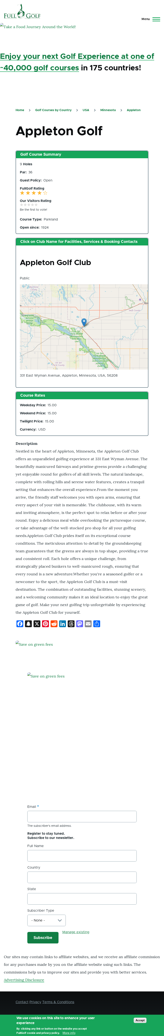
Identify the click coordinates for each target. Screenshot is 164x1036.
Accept (140, 1020)
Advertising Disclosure (24, 979)
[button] (84, 322)
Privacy (35, 1002)
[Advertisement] (59, 760)
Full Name (35, 846)
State (31, 889)
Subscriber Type (40, 910)
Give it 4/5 (32, 204)
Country (33, 867)
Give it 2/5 (25, 204)
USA (86, 110)
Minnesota (108, 110)
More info (69, 1033)
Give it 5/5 (36, 204)
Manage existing (75, 932)
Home (20, 110)
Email (31, 806)
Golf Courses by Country (53, 110)
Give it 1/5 (21, 204)
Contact (22, 1002)
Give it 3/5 (29, 204)
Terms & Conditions (58, 1002)
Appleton (134, 110)
